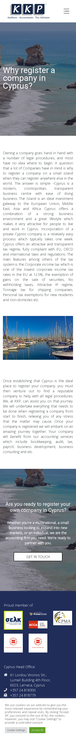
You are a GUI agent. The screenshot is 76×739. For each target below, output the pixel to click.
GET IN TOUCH (38, 556)
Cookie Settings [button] (16, 730)
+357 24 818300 (23, 690)
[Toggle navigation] (66, 11)
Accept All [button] (37, 730)
